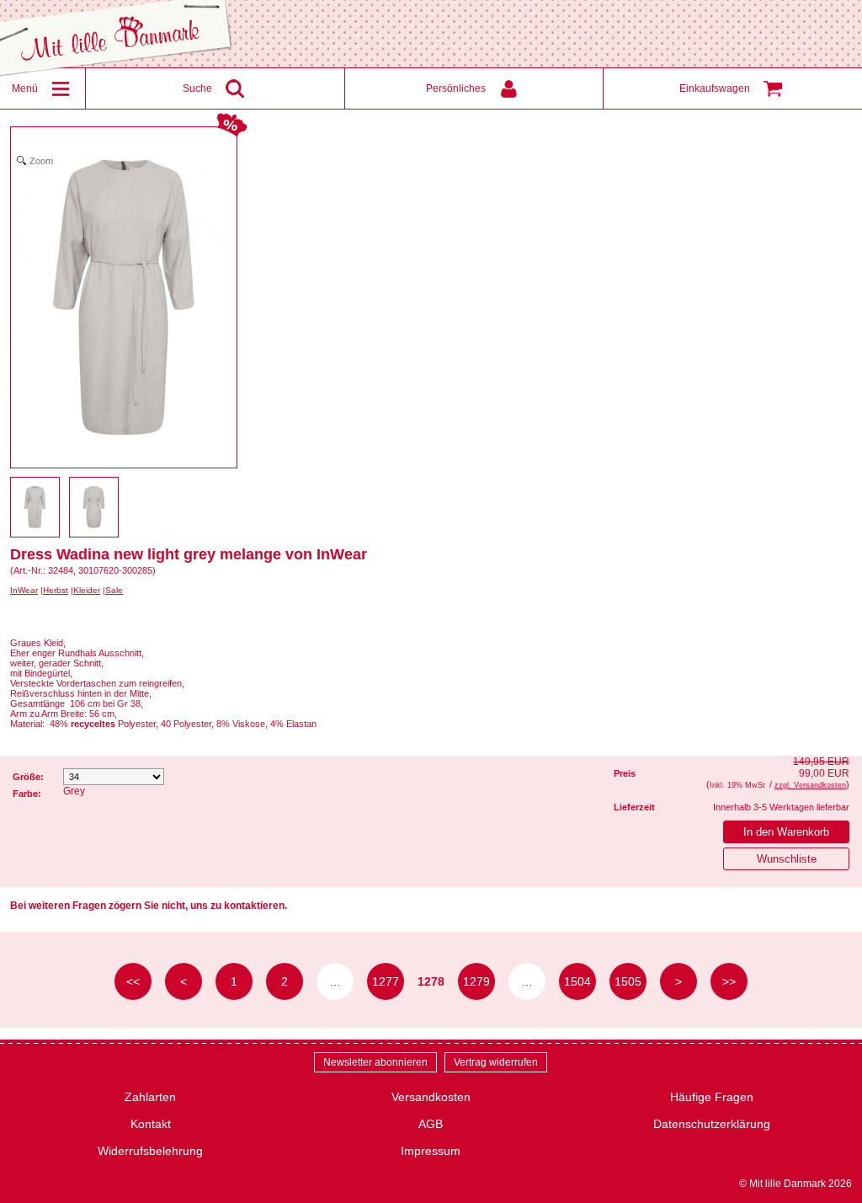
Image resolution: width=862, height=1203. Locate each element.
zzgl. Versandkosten (810, 785)
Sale (114, 590)
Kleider (86, 590)
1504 (577, 981)
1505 (628, 981)
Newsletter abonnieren (375, 1062)
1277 (385, 981)
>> (729, 981)
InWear (24, 590)
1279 (476, 981)
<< (133, 981)
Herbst (55, 590)
